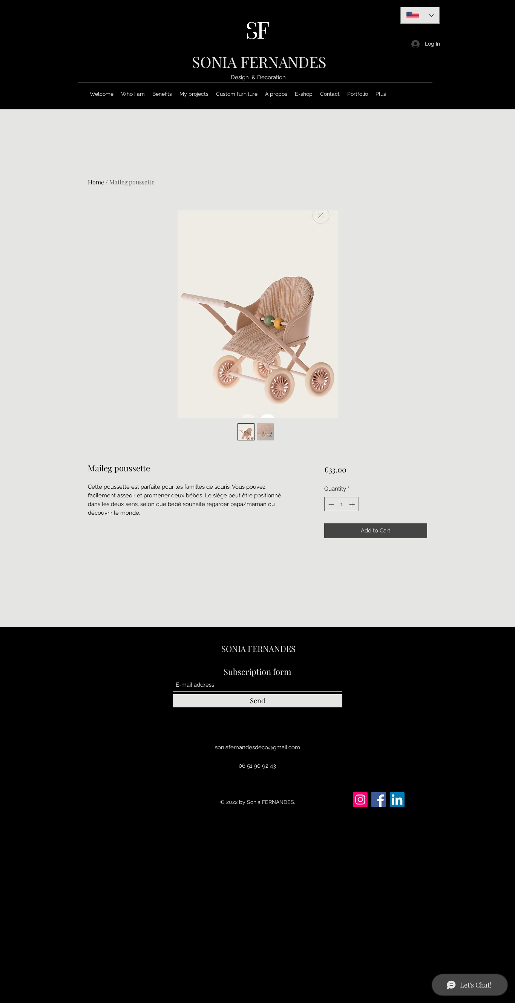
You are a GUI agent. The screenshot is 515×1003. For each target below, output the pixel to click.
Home (96, 182)
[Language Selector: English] (420, 15)
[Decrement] (330, 504)
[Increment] (353, 504)
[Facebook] (378, 799)
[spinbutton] (341, 504)
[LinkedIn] (397, 799)
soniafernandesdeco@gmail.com (257, 747)
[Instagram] (360, 799)
